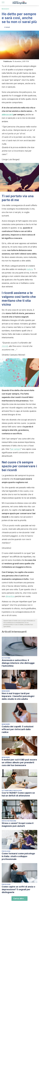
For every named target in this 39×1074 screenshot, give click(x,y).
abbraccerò (7, 114)
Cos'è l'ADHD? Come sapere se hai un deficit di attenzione (18, 794)
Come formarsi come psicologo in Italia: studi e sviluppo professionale (18, 856)
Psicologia (6, 851)
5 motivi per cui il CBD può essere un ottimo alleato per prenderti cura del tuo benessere (19, 762)
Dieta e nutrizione (9, 821)
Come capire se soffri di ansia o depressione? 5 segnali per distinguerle (18, 889)
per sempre (16, 449)
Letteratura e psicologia (12, 790)
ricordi (5, 346)
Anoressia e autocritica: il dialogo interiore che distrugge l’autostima (18, 663)
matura (30, 269)
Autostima (6, 658)
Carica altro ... (19, 898)
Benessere (5, 9)
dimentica (10, 596)
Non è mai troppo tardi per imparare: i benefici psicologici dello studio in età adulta (18, 696)
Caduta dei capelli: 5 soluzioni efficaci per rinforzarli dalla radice (17, 729)
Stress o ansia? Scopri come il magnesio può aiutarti (17, 824)
